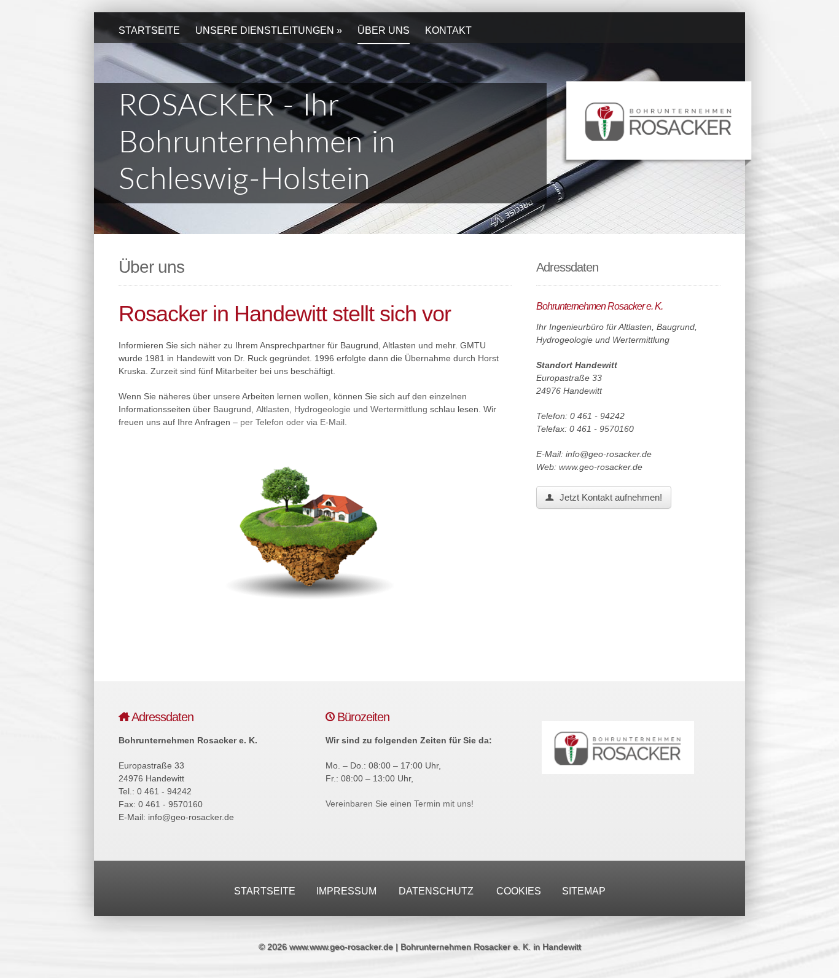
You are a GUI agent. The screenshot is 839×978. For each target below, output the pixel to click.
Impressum (346, 891)
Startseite (149, 30)
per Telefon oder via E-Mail (292, 422)
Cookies (518, 891)
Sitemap (584, 891)
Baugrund (232, 409)
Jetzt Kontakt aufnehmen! (609, 497)
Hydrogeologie (322, 409)
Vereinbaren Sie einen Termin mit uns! (400, 803)
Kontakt (448, 30)
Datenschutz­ (436, 891)
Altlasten (272, 409)
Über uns (383, 30)
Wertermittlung (398, 409)
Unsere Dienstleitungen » (268, 30)
